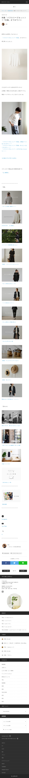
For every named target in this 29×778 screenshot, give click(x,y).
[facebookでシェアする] (6, 563)
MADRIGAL (6, 2)
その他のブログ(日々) (7, 158)
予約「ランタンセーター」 (7, 626)
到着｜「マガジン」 (8, 655)
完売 (3, 695)
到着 (3, 686)
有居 (8, 544)
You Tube (4, 526)
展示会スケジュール (6, 676)
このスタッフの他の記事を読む (14, 546)
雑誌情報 (3, 664)
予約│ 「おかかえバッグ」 (9, 647)
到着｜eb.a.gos (7, 639)
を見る (14, 158)
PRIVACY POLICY (5, 769)
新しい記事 (6, 570)
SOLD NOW (4, 692)
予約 (3, 679)
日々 (2, 745)
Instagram (4, 519)
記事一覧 (14, 570)
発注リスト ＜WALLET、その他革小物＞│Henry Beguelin (15, 643)
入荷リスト (4, 667)
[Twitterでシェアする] (14, 563)
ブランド (3, 754)
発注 (3, 698)
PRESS (3, 763)
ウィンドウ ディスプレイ (7, 673)
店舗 (2, 757)
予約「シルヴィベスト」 (7, 623)
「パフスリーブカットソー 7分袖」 (11, 37)
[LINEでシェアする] (23, 563)
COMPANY (4, 766)
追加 (3, 701)
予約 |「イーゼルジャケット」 (8, 617)
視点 (2, 751)
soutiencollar (6, 553)
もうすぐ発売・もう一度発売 (7, 670)
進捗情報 (3, 682)
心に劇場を (6, 172)
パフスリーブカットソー (16, 553)
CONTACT (4, 772)
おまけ (3, 748)
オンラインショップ (5, 760)
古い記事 (22, 570)
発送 (3, 689)
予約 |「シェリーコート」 (7, 620)
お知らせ (3, 742)
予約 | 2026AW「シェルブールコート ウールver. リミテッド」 (14, 629)
